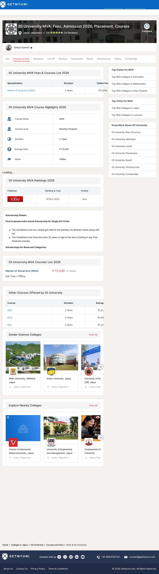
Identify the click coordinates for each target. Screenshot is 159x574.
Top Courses (23, 11)
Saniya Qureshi (21, 47)
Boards (54, 11)
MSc (9, 324)
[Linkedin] (77, 557)
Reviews (63, 58)
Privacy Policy (38, 568)
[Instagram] (71, 557)
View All (93, 334)
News (82, 11)
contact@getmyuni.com (142, 556)
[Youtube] (83, 557)
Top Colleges (7, 11)
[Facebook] (59, 557)
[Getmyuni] (14, 4)
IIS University (37, 545)
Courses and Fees (55, 545)
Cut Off (51, 58)
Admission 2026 (69, 11)
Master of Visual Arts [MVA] (21, 90)
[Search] (100, 11)
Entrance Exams (40, 11)
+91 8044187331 (110, 556)
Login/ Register (135, 11)
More (90, 11)
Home (5, 545)
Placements (77, 58)
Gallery (117, 58)
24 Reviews (71, 32)
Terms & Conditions (58, 568)
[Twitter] (65, 557)
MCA (9, 317)
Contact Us (21, 568)
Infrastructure (104, 58)
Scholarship (131, 58)
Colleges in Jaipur (19, 545)
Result (90, 58)
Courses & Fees (21, 58)
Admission (38, 58)
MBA (9, 310)
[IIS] (12, 29)
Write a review (113, 11)
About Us (8, 568)
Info (7, 58)
